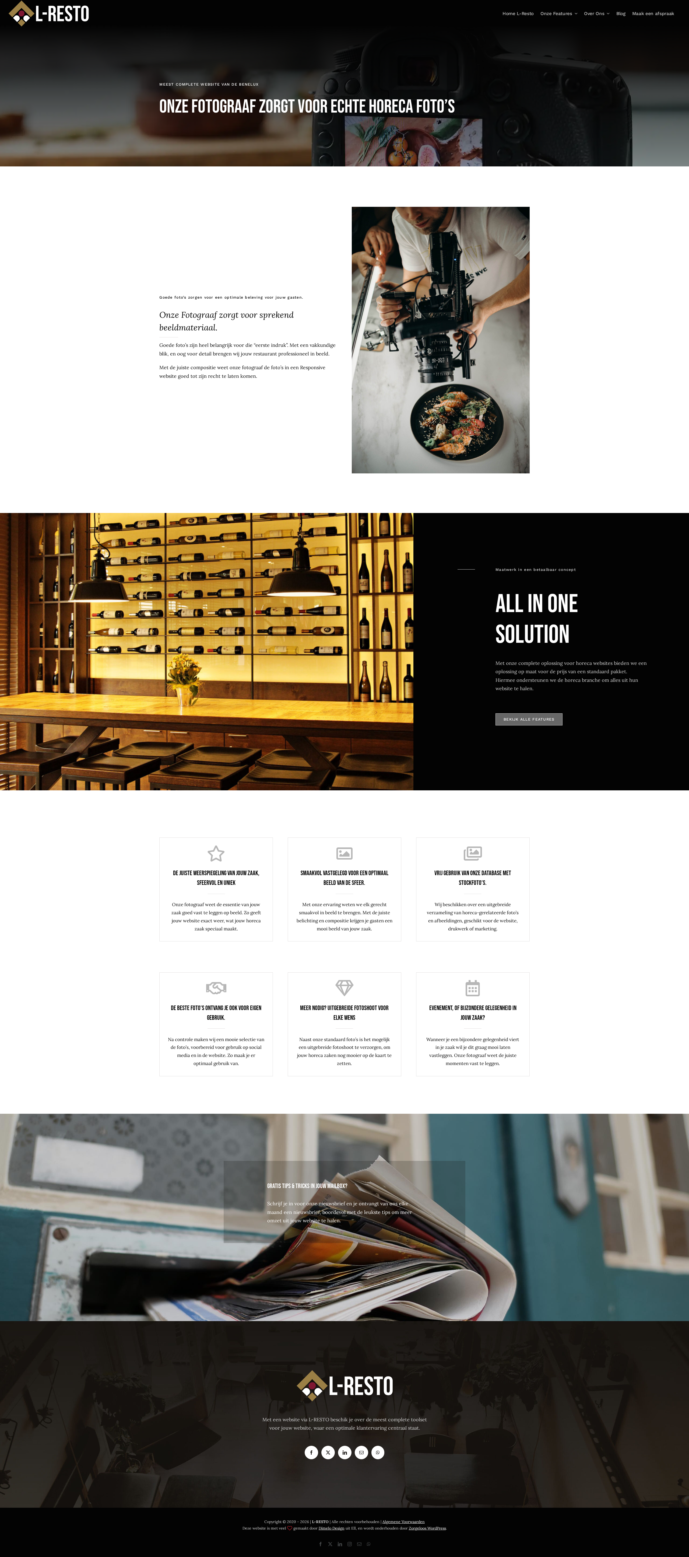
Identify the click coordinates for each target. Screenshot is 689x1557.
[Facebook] (311, 1452)
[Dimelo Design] (289, 1528)
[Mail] (361, 1452)
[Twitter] (328, 1452)
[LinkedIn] (344, 1452)
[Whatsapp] (377, 1452)
